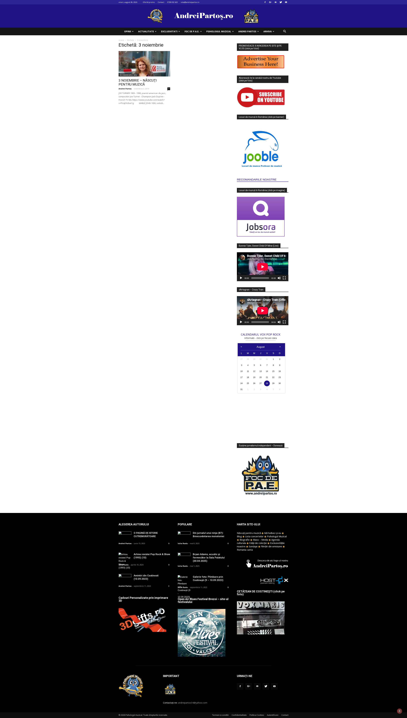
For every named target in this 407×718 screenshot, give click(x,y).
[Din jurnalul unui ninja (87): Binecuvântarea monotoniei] (184, 535)
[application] (262, 266)
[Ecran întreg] (284, 278)
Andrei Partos (125, 88)
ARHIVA (267, 31)
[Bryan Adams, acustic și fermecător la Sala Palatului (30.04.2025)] (184, 557)
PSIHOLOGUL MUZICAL (218, 31)
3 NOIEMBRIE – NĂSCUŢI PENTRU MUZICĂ (138, 82)
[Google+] (270, 2)
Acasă (121, 40)
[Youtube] (286, 2)
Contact (161, 2)
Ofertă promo (149, 2)
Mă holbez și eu (272, 533)
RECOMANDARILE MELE (128, 75)
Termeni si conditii (220, 715)
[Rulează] (241, 278)
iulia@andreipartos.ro (190, 2)
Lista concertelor (254, 536)
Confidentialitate (239, 715)
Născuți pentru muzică (249, 533)
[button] (284, 31)
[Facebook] (265, 2)
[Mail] (275, 2)
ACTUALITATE (146, 31)
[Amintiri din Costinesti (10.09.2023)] (125, 578)
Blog (239, 536)
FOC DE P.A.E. (192, 31)
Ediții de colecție (258, 543)
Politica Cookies (257, 715)
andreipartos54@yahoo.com (192, 702)
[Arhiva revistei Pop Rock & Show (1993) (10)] (125, 561)
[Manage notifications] (399, 711)
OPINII (127, 31)
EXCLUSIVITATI (169, 31)
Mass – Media (260, 539)
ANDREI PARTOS (247, 31)
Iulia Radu (124, 564)
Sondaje (253, 546)
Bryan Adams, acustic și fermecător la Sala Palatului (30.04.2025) (209, 557)
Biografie (245, 539)
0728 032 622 (172, 2)
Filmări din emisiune (271, 546)
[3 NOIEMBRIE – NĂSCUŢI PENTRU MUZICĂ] (144, 63)
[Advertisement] (262, 416)
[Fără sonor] (279, 278)
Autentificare (272, 715)
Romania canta (245, 549)
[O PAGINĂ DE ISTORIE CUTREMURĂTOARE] (125, 535)
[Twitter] (280, 2)
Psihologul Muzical (277, 536)
